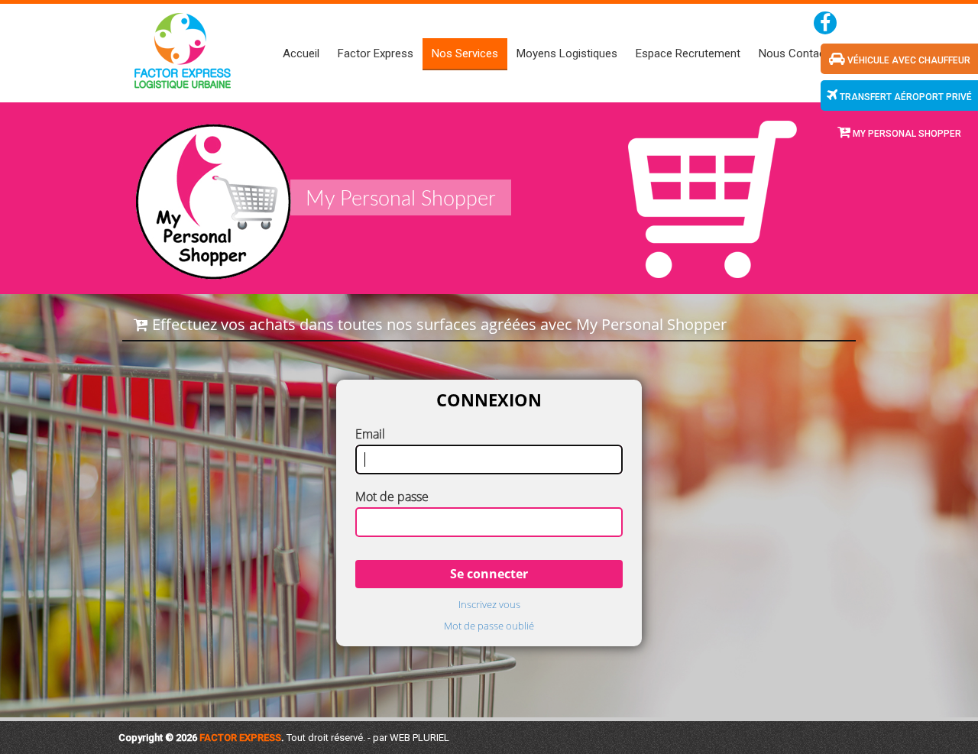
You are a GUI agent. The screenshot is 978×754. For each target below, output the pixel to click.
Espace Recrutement (688, 53)
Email (370, 434)
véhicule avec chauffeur (907, 60)
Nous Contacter (799, 53)
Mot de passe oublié (489, 626)
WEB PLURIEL (419, 737)
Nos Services (465, 53)
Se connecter (489, 573)
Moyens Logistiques (567, 53)
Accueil (301, 53)
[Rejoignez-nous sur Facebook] (825, 22)
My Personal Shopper (905, 133)
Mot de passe (392, 496)
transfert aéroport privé (904, 97)
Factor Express (375, 53)
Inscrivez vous (489, 605)
